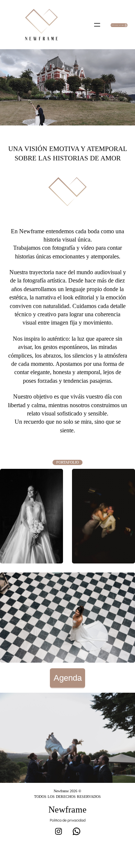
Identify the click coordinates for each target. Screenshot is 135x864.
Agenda (68, 678)
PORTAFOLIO (67, 462)
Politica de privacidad (68, 820)
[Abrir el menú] (97, 24)
